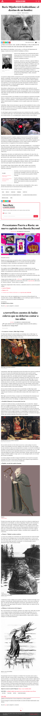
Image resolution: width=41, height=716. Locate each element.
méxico (7, 192)
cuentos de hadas (22, 693)
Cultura (12, 322)
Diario (10, 213)
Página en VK (5, 290)
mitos (14, 693)
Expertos (25, 192)
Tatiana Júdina (4, 518)
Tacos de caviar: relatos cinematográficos (11, 194)
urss (3, 192)
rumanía (19, 192)
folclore (9, 693)
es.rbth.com (19, 279)
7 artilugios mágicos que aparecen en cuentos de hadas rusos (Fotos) (21, 691)
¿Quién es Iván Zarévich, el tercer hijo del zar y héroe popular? (16, 698)
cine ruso (13, 192)
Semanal (5, 213)
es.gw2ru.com (31, 280)
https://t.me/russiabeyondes (25, 688)
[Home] (2, 1)
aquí (6, 305)
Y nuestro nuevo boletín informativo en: (16, 292)
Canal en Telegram (6, 288)
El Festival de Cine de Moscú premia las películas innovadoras (7, 179)
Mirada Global (5, 197)
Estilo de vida (13, 231)
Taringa (38, 42)
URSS (11, 197)
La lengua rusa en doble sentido (30, 194)
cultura (3, 693)
